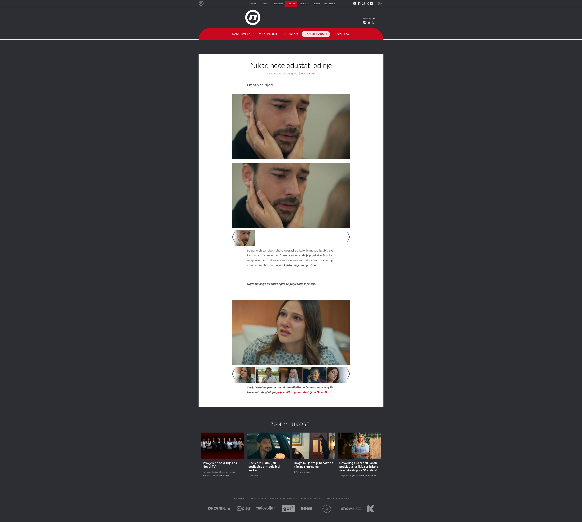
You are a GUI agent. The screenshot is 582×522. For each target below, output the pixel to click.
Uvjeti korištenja (257, 498)
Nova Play (342, 34)
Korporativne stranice (338, 498)
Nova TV (203, 3)
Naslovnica (241, 34)
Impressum (238, 498)
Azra (259, 387)
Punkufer (326, 509)
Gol (288, 509)
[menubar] (380, 3)
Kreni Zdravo (370, 509)
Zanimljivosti (316, 34)
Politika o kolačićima (311, 498)
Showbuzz (351, 509)
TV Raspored (267, 34)
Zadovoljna (266, 509)
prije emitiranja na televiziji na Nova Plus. (303, 392)
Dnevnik (219, 509)
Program (291, 34)
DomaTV (306, 509)
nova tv (291, 4)
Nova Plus (243, 509)
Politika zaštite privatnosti (283, 498)
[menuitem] (380, 3)
